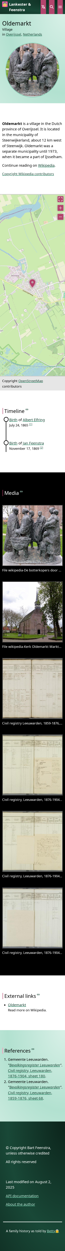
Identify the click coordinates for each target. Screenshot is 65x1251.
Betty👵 (53, 1231)
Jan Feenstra (33, 443)
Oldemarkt (17, 1004)
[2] (41, 447)
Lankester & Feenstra (20, 7)
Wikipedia (46, 165)
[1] (30, 424)
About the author (20, 1204)
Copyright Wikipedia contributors (28, 173)
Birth (13, 419)
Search (51, 7)
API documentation (22, 1195)
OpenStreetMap (30, 380)
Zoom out (60, 217)
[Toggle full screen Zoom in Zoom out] (32, 285)
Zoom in (60, 208)
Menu (60, 7)
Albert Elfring (34, 419)
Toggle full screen (60, 199)
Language (43, 7)
